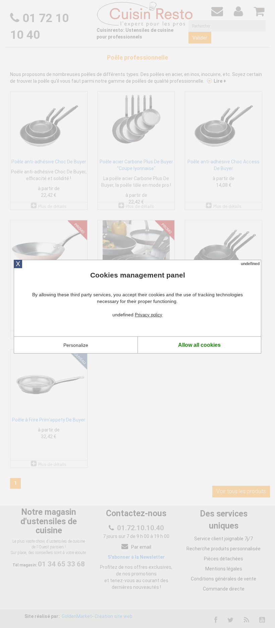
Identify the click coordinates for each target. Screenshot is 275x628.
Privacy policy (148, 314)
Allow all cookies (199, 345)
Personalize (75, 345)
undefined (250, 263)
